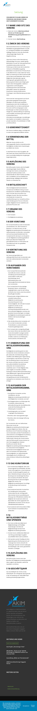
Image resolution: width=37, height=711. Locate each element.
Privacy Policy (33, 705)
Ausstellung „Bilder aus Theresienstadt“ (17, 658)
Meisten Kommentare (12, 643)
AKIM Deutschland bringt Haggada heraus (16, 662)
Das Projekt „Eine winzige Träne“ (15, 646)
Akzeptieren (26, 706)
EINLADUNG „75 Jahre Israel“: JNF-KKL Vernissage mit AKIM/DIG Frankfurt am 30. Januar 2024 (17, 652)
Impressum (10, 686)
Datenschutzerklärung (13, 689)
